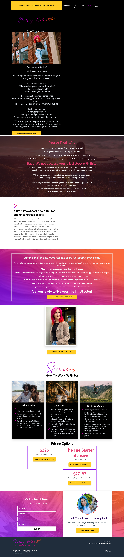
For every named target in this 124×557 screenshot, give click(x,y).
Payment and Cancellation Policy (21, 550)
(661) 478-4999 (107, 541)
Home (83, 5)
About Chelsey (96, 5)
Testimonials (67, 5)
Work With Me (75, 5)
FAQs (89, 5)
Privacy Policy (34, 550)
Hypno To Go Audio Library (105, 5)
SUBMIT (37, 529)
